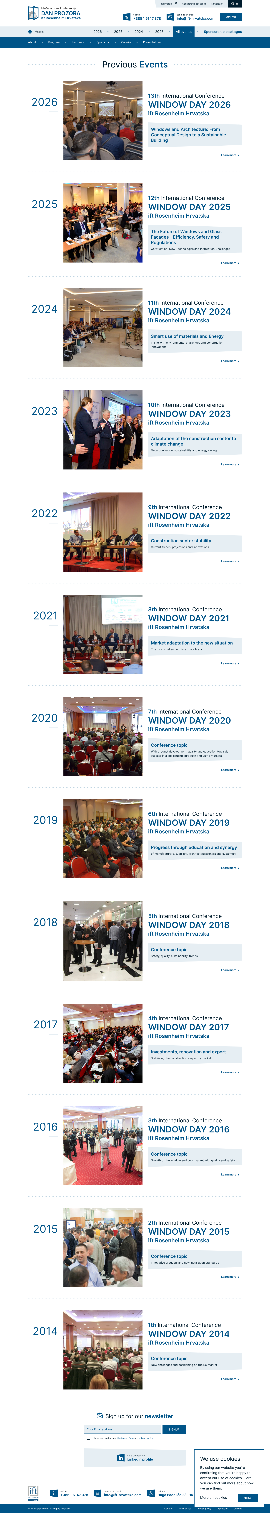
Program (54, 42)
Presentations (152, 42)
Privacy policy (204, 1508)
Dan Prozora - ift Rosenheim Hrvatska (54, 13)
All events (184, 32)
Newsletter (216, 3)
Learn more (228, 155)
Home (39, 32)
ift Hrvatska (166, 3)
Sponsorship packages (194, 3)
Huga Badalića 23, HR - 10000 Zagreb (189, 1495)
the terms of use (125, 1438)
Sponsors (103, 42)
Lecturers (78, 42)
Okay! (248, 1498)
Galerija (126, 42)
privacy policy (146, 1438)
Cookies (238, 1508)
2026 (97, 32)
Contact (231, 16)
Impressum (222, 1508)
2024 (139, 32)
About (32, 42)
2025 (118, 32)
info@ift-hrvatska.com (195, 18)
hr (237, 3)
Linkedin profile (140, 1459)
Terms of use (184, 1508)
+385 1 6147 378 (147, 18)
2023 (159, 32)
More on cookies (213, 1497)
